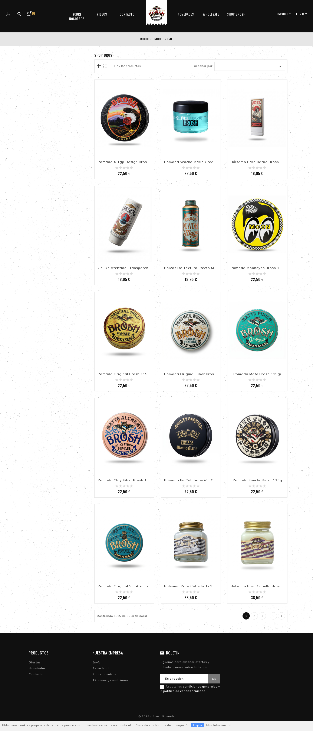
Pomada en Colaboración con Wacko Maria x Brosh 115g (190, 480)
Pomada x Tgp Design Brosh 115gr (124, 162)
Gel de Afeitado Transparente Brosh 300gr (124, 268)
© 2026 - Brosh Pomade (156, 716)
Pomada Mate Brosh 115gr (257, 374)
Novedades (37, 668)
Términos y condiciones (111, 680)
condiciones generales (200, 686)
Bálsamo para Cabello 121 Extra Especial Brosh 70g (190, 586)
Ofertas (35, 662)
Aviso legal (101, 668)
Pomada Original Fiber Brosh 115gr (190, 374)
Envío (97, 662)
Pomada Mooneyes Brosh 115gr (257, 268)
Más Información (218, 725)
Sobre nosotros (104, 674)
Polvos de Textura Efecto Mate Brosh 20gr (190, 268)
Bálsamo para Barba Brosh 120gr (257, 162)
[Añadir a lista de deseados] (115, 129)
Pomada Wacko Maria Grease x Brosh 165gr (190, 162)
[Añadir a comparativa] (124, 129)
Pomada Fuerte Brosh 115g (257, 480)
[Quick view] (133, 129)
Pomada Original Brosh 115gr (124, 374)
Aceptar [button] (197, 725)
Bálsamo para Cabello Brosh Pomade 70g (257, 586)
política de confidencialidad (184, 691)
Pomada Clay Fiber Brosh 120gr (124, 480)
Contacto (36, 674)
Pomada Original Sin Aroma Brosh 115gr (124, 586)
